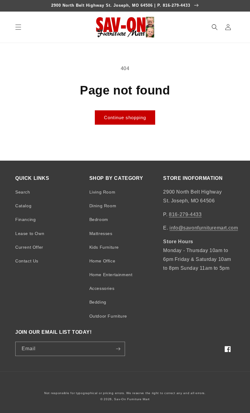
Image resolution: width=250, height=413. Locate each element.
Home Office (102, 260)
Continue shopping (125, 117)
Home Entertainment (111, 274)
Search (22, 192)
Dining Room (102, 205)
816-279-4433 (185, 214)
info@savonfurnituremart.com (204, 227)
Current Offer (29, 247)
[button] (18, 27)
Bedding (97, 302)
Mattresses (100, 233)
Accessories (102, 288)
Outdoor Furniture (108, 316)
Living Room (102, 192)
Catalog (23, 205)
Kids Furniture (104, 247)
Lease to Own (29, 233)
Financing (25, 219)
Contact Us (26, 260)
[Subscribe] (118, 349)
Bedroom (98, 219)
